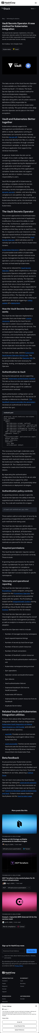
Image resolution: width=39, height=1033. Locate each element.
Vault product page (25, 796)
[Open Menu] (36, 3)
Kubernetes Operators (10, 250)
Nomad (4, 989)
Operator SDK (28, 358)
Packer (4, 983)
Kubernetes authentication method (22, 379)
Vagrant (4, 991)
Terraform (5, 981)
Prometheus (6, 591)
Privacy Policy (19, 966)
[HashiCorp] (8, 3)
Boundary (23, 983)
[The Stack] (5, 9)
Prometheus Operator (22, 593)
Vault (21, 981)
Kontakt (22, 999)
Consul (22, 986)
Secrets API (13, 137)
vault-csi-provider (11, 744)
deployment (15, 303)
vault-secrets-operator (28, 783)
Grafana (5, 610)
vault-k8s (8, 734)
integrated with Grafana (22, 601)
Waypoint (4, 986)
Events (4, 999)
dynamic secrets (8, 192)
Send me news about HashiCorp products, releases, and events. (20, 957)
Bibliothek (5, 1001)
